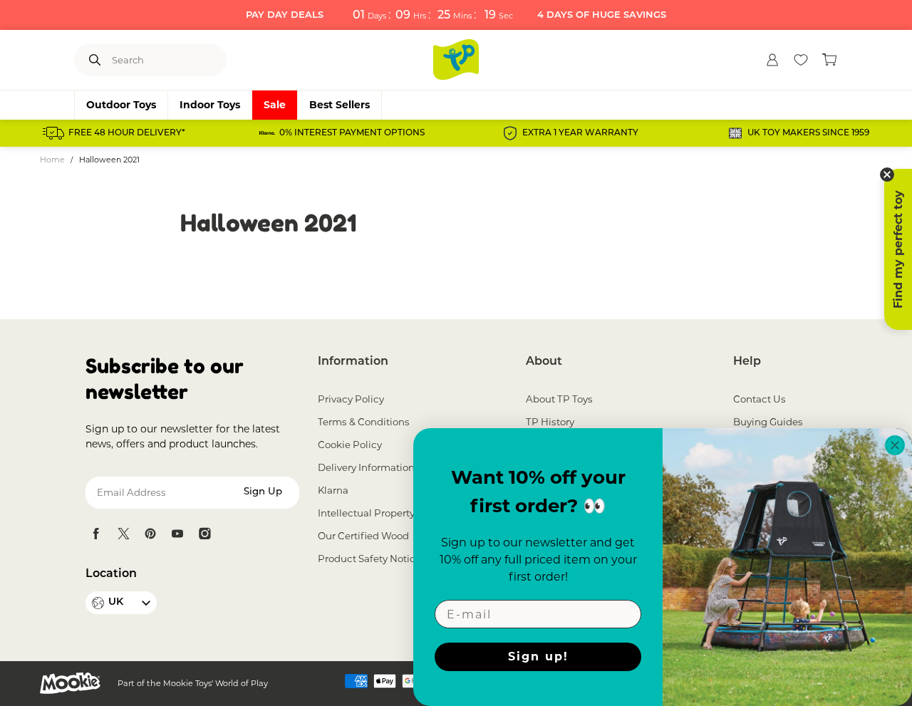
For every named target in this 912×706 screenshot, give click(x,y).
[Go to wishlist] (800, 59)
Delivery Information (366, 467)
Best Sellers (339, 104)
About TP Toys (559, 399)
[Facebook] (96, 533)
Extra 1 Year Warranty (580, 133)
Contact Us (759, 399)
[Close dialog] (895, 445)
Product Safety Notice (369, 558)
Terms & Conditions (364, 421)
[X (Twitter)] (123, 533)
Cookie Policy (350, 444)
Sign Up (263, 492)
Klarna (333, 490)
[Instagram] (204, 533)
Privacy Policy (351, 399)
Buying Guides (768, 421)
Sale (275, 104)
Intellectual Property (366, 513)
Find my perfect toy (898, 249)
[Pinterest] (150, 533)
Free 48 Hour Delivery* (126, 133)
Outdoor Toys (121, 104)
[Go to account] (772, 59)
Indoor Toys (210, 104)
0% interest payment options (352, 133)
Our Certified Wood (363, 535)
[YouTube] (177, 533)
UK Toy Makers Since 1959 (808, 133)
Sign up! (538, 656)
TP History (550, 421)
